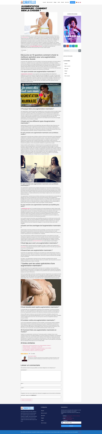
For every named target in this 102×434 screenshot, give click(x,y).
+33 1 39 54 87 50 (71, 420)
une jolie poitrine (24, 37)
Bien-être (67, 2)
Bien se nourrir (49, 2)
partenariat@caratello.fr (67, 419)
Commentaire (24, 369)
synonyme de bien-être (37, 240)
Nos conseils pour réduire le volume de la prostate (33, 350)
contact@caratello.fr (69, 418)
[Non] (100, 432)
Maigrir (55, 2)
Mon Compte (67, 75)
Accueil (44, 2)
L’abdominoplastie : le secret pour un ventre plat (32, 346)
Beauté (62, 2)
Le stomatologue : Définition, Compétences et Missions (34, 349)
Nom (22, 383)
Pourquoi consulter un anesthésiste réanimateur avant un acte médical (37, 348)
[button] (72, 2)
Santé (59, 2)
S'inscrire (71, 425)
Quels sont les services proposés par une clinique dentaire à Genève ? (37, 345)
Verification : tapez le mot (29, 395)
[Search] (79, 50)
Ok (79, 432)
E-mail (22, 387)
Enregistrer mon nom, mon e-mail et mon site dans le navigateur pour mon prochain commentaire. (41, 393)
